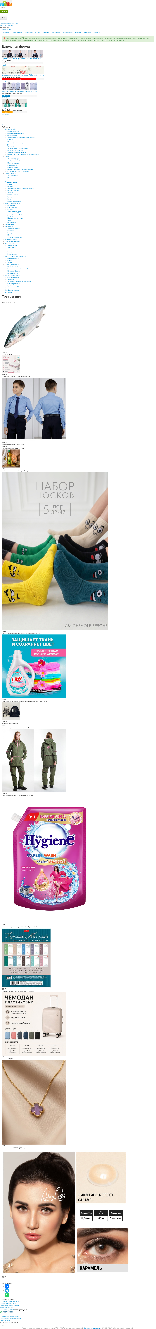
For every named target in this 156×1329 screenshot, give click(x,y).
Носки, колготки (12, 167)
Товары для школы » (12, 264)
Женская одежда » (13, 159)
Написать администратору (9, 23)
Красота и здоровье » (12, 203)
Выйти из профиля (6, 25)
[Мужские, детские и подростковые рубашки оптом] (19, 83)
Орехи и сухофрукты (14, 237)
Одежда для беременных (19, 161)
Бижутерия (11, 216)
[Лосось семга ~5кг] (26, 327)
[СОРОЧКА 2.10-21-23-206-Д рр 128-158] (34, 409)
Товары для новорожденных (17, 152)
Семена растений (13, 284)
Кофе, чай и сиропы (14, 233)
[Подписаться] (3, 52)
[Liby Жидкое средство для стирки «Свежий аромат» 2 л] (34, 666)
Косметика (11, 205)
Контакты (97, 32)
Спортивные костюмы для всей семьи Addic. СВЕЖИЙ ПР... (23, 75)
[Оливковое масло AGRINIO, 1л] (11, 458)
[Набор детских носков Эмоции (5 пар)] (55, 551)
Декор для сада (12, 279)
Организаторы (67, 32)
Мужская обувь (12, 178)
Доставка (46, 32)
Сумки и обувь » (10, 173)
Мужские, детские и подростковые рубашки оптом (19, 91)
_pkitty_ (4, 65)
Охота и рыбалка (13, 258)
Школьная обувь (13, 267)
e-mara (4, 98)
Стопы (37, 32)
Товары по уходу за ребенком (17, 148)
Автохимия (11, 250)
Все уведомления (6, 29)
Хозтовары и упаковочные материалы (20, 188)
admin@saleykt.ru (20, 1310)
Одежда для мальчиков (15, 133)
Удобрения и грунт (13, 286)
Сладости (10, 231)
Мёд (8, 235)
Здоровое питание (13, 228)
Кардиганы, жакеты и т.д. (11, 108)
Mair (10, 1301)
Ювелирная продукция (15, 218)
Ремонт (10, 199)
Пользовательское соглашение (11, 1318)
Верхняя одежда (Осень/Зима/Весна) (20, 169)
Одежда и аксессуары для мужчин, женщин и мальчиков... (22, 58)
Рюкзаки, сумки (12, 273)
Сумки (9, 180)
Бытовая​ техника (13, 190)
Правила (9, 1303)
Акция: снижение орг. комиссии (16, 288)
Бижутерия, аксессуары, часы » (16, 214)
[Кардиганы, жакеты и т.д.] (14, 100)
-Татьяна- (5, 114)
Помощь (3, 1303)
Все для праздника (14, 201)
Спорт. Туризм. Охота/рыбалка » (16, 256)
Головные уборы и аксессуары (18, 171)
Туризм (9, 262)
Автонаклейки (12, 248)
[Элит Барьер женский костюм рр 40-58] (34, 760)
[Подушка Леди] (11, 364)
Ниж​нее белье (12, 165)
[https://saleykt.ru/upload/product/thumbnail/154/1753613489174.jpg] (11, 711)
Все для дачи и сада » (12, 275)
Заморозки (8, 292)
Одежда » (8, 156)
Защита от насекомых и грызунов (19, 281)
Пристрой (87, 32)
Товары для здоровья (14, 212)
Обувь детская (12, 135)
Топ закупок (56, 32)
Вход (4, 17)
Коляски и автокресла (15, 150)
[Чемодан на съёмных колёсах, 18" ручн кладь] (34, 1024)
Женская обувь (12, 176)
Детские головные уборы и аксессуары (20, 137)
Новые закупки (17, 32)
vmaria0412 (17, 1301)
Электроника (9, 224)
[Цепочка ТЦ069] (34, 1102)
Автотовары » (9, 243)
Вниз (14, 1303)
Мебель (10, 186)
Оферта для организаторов (9, 1316)
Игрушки (10, 140)
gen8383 (5, 1301)
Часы (9, 220)
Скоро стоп (29, 32)
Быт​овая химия (12, 195)
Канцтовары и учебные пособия (18, 269)
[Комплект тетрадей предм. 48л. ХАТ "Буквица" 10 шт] (26, 957)
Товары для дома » (11, 182)
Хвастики (78, 32)
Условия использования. (92, 1328)
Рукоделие (11, 197)
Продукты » (9, 226)
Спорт (9, 260)
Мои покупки (4, 21)
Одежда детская (13, 131)
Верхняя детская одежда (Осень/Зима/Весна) (23, 154)
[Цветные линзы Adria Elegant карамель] (65, 1212)
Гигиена (10, 209)
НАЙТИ (4, 11)
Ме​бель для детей (13, 142)
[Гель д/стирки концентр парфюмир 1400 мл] (50, 860)
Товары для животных (12, 241)
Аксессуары (11, 222)
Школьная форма (13, 271)
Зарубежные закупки (12, 290)
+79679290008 (7, 1312)
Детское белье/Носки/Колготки (18, 144)
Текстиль (10, 146)
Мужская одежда (13, 163)
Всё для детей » (10, 129)
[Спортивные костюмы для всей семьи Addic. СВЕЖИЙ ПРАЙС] (23, 67)
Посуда (10, 184)
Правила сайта (5, 1320)
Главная (6, 32)
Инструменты (12, 254)
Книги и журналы (11, 239)
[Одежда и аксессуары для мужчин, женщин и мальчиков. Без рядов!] (22, 51)
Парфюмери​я (12, 207)
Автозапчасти (12, 245)
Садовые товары (13, 277)
